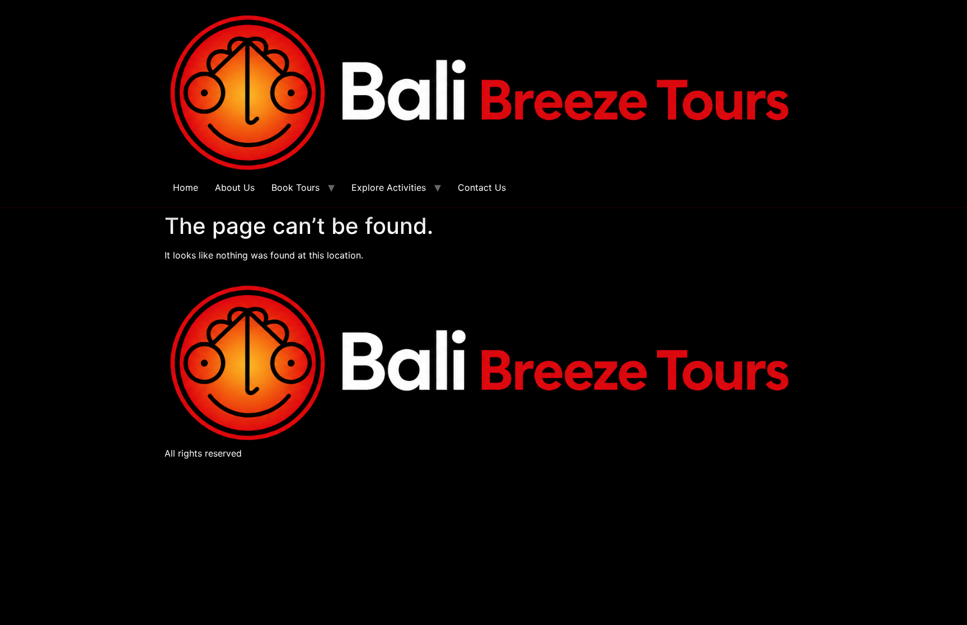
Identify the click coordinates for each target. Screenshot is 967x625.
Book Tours (295, 187)
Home (185, 187)
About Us (235, 187)
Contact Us (482, 187)
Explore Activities (388, 187)
